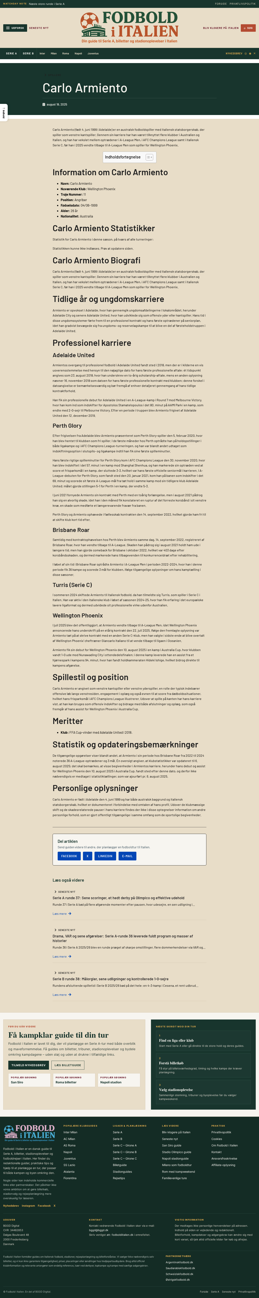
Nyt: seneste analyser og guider (49, 3)
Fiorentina (70, 1178)
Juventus (93, 53)
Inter (42, 53)
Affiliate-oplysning (223, 1165)
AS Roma (69, 1145)
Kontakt (216, 1152)
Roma (65, 53)
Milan (54, 53)
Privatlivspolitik (243, 3)
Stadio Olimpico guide (176, 1152)
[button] (4, 112)
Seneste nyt (170, 1139)
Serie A (11, 53)
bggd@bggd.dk (98, 1230)
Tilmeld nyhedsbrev (29, 1065)
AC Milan (69, 1139)
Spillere (54, 75)
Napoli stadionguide (175, 1158)
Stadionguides (122, 1171)
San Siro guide (171, 1145)
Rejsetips (119, 1178)
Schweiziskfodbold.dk (179, 1274)
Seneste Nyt (39, 28)
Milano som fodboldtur (177, 1165)
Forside (221, 3)
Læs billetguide (68, 1065)
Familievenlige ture (174, 1178)
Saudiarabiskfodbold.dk (180, 1268)
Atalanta (69, 1171)
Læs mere (60, 913)
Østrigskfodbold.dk (178, 1279)
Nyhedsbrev (234, 53)
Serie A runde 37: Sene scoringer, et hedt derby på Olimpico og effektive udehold (118, 898)
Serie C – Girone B (125, 1152)
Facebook (69, 856)
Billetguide (120, 1165)
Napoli (78, 53)
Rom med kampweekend (178, 1171)
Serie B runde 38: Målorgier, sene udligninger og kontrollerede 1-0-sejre (111, 979)
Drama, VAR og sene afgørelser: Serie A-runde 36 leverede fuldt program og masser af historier (123, 938)
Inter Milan (70, 1132)
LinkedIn (105, 856)
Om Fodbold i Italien (224, 1145)
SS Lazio (69, 1165)
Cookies (216, 1139)
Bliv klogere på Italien (221, 28)
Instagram (28, 1205)
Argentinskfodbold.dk (179, 1262)
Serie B (28, 53)
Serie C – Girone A (125, 1145)
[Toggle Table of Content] (147, 157)
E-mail (127, 856)
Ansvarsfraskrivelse (224, 1158)
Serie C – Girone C (125, 1158)
